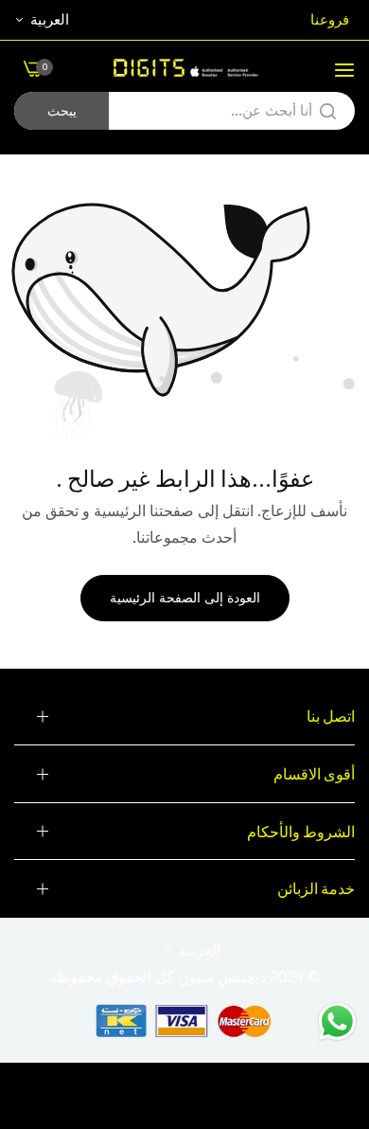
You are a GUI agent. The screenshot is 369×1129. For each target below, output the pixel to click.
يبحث (62, 110)
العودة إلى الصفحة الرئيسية (185, 597)
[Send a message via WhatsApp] (337, 1021)
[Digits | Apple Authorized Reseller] (184, 68)
